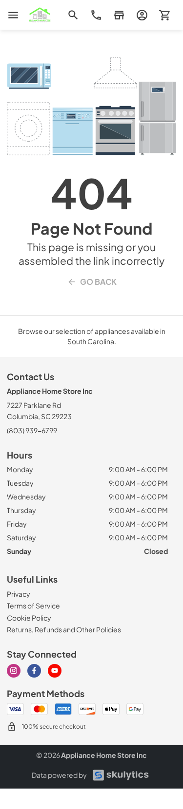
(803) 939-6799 (32, 430)
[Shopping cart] (164, 14)
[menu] (13, 15)
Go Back (98, 281)
